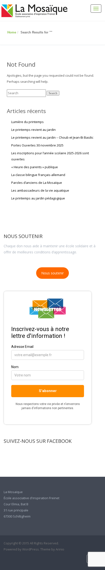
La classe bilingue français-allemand (38, 175)
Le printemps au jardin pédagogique (38, 198)
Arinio (60, 549)
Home (11, 32)
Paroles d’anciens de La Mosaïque (36, 182)
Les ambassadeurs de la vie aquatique (40, 190)
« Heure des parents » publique (34, 167)
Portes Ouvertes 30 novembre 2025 (37, 145)
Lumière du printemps (27, 122)
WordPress (30, 549)
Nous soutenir (52, 273)
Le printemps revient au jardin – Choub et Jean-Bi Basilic (52, 137)
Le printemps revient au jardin (33, 129)
